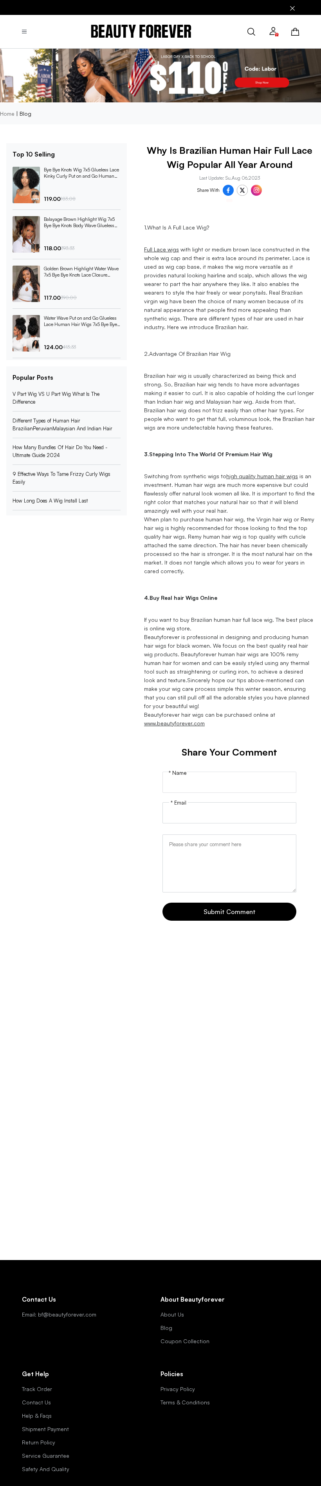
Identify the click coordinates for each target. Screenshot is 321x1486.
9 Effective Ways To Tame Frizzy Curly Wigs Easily (61, 478)
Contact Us (36, 1402)
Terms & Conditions (185, 1402)
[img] (141, 31)
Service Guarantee (45, 1455)
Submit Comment (230, 912)
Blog (166, 1327)
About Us (172, 1314)
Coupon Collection (184, 1341)
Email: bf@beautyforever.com (59, 1314)
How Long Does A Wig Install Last (50, 500)
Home (7, 113)
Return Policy (38, 1442)
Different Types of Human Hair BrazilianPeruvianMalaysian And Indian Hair (62, 424)
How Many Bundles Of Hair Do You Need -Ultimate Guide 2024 (60, 451)
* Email (178, 802)
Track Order (37, 1389)
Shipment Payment (45, 1429)
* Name (178, 773)
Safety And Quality (45, 1469)
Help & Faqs (37, 1415)
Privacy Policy (177, 1389)
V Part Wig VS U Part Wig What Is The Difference (56, 398)
